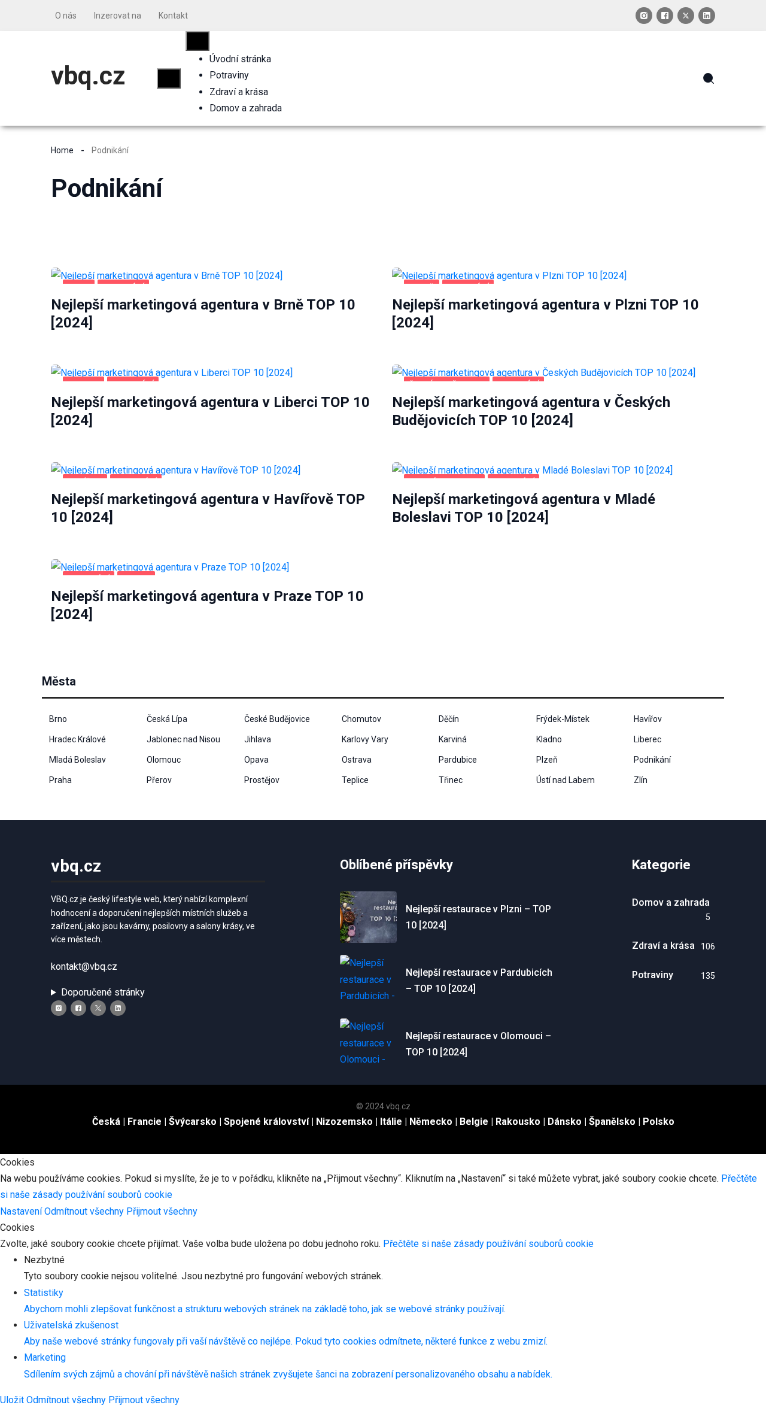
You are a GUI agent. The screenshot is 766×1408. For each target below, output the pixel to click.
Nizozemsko (344, 1121)
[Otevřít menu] (169, 78)
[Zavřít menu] (197, 41)
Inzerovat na (117, 15)
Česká (106, 1121)
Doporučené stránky (103, 992)
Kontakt (173, 15)
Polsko (658, 1121)
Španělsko (612, 1121)
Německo (430, 1121)
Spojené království (266, 1121)
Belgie (474, 1121)
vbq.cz (88, 75)
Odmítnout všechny (85, 1211)
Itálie (391, 1121)
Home (62, 150)
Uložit (13, 1400)
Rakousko (518, 1121)
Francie (144, 1121)
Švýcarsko (193, 1121)
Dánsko (565, 1121)
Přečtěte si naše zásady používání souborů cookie (488, 1243)
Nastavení (22, 1211)
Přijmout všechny (161, 1211)
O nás (66, 15)
